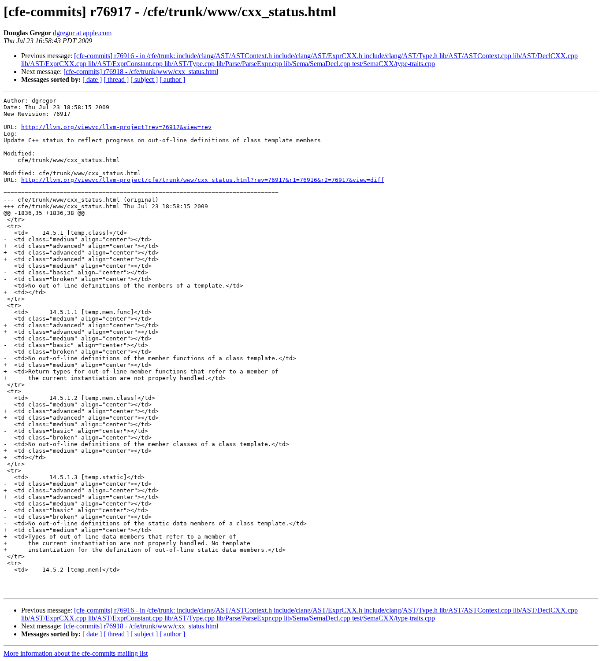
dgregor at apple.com (82, 33)
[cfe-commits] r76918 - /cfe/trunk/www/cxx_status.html (140, 71)
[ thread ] (116, 79)
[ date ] (92, 79)
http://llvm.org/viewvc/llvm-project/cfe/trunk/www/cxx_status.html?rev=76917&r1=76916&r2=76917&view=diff (202, 180)
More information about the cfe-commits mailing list (76, 653)
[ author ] (172, 79)
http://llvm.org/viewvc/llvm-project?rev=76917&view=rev (116, 127)
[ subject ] (144, 79)
